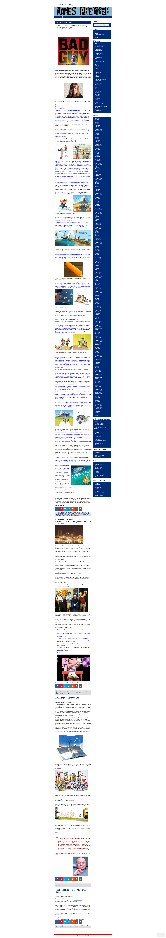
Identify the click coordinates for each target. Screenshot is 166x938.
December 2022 (98, 176)
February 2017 (98, 272)
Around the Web (63, 925)
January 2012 (98, 355)
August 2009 (97, 394)
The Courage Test (99, 103)
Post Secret (97, 452)
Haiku (96, 73)
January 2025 (98, 142)
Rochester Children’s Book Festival (79, 545)
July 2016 (97, 281)
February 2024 (98, 157)
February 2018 (98, 255)
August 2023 (97, 166)
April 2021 (97, 204)
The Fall (97, 105)
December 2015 (98, 291)
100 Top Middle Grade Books (79, 925)
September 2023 (98, 164)
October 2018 (98, 245)
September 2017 (98, 262)
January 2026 (98, 127)
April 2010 (97, 384)
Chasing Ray (98, 432)
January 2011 (98, 371)
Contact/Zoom (66, 17)
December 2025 (98, 129)
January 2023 (98, 175)
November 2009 (98, 390)
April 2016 (97, 285)
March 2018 (97, 254)
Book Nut (77, 901)
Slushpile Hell (98, 453)
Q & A (108, 5)
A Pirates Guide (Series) (64, 882)
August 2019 (97, 231)
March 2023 (97, 172)
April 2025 (97, 138)
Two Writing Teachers (99, 446)
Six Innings (69, 925)
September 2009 (98, 393)
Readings (97, 95)
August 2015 (97, 296)
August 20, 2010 (59, 700)
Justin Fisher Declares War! (101, 81)
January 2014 (98, 322)
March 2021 (97, 205)
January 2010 (98, 388)
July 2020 (97, 216)
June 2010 (97, 381)
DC (96, 64)
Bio (79, 5)
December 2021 (98, 193)
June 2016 (97, 283)
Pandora (97, 471)
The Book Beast (98, 494)
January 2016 (98, 290)
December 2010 (98, 373)
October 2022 (98, 179)
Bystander (62, 689)
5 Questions (62, 512)
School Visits (97, 98)
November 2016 (98, 276)
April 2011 (97, 367)
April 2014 (97, 318)
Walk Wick (64, 885)
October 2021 (98, 196)
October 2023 (98, 163)
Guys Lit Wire (98, 433)
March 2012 (97, 352)
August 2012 (97, 345)
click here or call (63, 682)
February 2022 (98, 190)
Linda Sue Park (82, 691)
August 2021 (97, 198)
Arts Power (60, 690)
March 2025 (97, 140)
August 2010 (97, 378)
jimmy (64, 523)
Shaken (96, 99)
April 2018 (97, 253)
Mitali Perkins (64, 926)
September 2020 (98, 213)
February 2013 (98, 337)
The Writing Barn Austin (75, 515)
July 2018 (97, 249)
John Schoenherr (70, 884)
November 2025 (98, 130)
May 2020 (97, 219)
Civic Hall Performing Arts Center (75, 690)
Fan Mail (97, 69)
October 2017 (98, 261)
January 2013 (98, 339)
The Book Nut (75, 926)
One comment (67, 894)
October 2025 (98, 132)
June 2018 (97, 250)
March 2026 (97, 125)
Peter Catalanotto (67, 692)
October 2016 (98, 277)
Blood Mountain (98, 57)
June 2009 (97, 397)
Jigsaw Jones (102, 5)
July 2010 (97, 379)
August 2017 (97, 264)
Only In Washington (99, 92)
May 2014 (97, 317)
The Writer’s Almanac (99, 455)
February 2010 (98, 386)
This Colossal (98, 456)
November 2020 (98, 211)
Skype (96, 102)
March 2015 (97, 303)
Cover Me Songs (98, 467)
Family (71, 689)
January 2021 (98, 208)
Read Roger (97, 439)
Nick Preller (62, 692)
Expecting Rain (98, 468)
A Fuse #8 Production (99, 423)
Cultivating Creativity (99, 61)
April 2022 (97, 187)
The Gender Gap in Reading (101, 106)
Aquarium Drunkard (99, 465)
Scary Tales (81, 689)
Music (96, 87)
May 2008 (97, 415)
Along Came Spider (99, 47)
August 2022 (97, 182)
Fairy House (97, 66)
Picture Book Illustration (100, 437)
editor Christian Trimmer (69, 513)
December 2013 (98, 324)
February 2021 (98, 206)
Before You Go (98, 51)
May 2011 (97, 366)
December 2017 (98, 258)
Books (83, 5)
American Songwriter (99, 464)
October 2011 (98, 359)
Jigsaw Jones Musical (75, 691)
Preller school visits (75, 692)
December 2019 (98, 226)
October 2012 (98, 343)
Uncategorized (86, 689)
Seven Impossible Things (100, 440)
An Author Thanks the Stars (67, 698)
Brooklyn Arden (98, 431)
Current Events (67, 689)
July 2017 (97, 265)
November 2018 (98, 243)
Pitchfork (97, 472)
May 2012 (97, 349)
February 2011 (98, 370)
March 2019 (97, 238)
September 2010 (98, 377)
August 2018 (97, 247)
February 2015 (98, 305)
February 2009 (98, 403)
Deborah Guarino (62, 883)
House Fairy (97, 76)
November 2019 (98, 227)
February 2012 (98, 354)
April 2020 (97, 220)
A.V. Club (97, 483)
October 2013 (98, 326)
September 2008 (98, 409)
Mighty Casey (98, 84)
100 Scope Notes (98, 421)
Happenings (97, 75)
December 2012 (98, 340)
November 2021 (98, 194)
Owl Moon (88, 884)
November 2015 (98, 292)
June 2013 (97, 332)
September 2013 (98, 328)
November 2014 (98, 309)
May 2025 (97, 137)
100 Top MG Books (78, 900)
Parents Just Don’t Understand (101, 492)
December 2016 (98, 275)
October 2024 (98, 147)
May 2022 (97, 186)
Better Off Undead (99, 53)
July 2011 (97, 363)
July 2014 (97, 314)
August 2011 (97, 362)
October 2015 (98, 294)
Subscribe (160, 934)
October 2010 (98, 375)
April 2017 (97, 269)
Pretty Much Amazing (99, 474)
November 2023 (98, 161)
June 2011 (97, 364)
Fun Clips (97, 71)
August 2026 (97, 118)
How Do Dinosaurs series (75, 883)
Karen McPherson (76, 884)
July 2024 (97, 151)
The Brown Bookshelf (99, 441)
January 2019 (98, 241)
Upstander (97, 111)
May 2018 (97, 251)
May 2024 (97, 153)
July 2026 (97, 119)
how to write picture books (65, 514)
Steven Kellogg (59, 885)
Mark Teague (83, 884)
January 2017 (98, 273)
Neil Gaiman (70, 926)
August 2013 (97, 329)
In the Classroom (98, 77)
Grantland (97, 488)
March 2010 (97, 385)
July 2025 (97, 134)
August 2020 (97, 215)
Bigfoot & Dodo (98, 56)
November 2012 (98, 341)
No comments (69, 523)
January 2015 (98, 306)
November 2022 (98, 178)
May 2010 (97, 382)
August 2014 (97, 313)
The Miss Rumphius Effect (100, 443)
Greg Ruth (68, 883)
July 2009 (97, 396)
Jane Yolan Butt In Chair (74, 514)
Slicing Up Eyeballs (99, 475)
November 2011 (98, 358)
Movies (96, 86)
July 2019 (97, 232)
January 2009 (98, 404)
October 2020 (98, 212)
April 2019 (97, 236)
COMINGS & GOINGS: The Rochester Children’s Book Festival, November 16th (73, 521)
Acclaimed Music (98, 463)
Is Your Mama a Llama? (84, 883)
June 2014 (97, 315)
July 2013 (97, 330)
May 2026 (97, 122)
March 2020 (97, 221)
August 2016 (97, 280)
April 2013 (97, 335)
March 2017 (97, 270)
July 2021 (97, 200)
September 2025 (98, 133)
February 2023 (98, 174)
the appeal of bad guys (66, 515)
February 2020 (98, 223)
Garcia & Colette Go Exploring (79, 513)
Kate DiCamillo (59, 926)
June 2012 (97, 348)
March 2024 (97, 156)
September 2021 (98, 197)
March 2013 (97, 336)
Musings (97, 88)
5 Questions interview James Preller (74, 512)
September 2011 (98, 360)
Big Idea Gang (98, 54)
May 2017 (97, 268)
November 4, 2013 (59, 523)
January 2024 (98, 159)
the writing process (99, 109)
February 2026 (98, 126)
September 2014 (98, 311)
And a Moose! (98, 49)
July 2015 (97, 298)
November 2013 (98, 325)
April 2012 (97, 351)
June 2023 (97, 168)
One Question (98, 91)
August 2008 (97, 411)
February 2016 (98, 288)
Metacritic (97, 490)
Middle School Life (99, 83)
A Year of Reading (99, 424)
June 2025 (97, 136)
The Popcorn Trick (99, 495)
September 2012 (98, 344)
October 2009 (98, 392)
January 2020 (98, 224)
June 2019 (97, 234)
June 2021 (97, 201)
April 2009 (97, 400)
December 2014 (98, 307)
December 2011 (98, 356)
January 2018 (98, 257)
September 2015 (98, 295)
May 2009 (97, 399)
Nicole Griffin (58, 515)
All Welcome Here (99, 46)
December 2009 (98, 389)
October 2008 (98, 408)
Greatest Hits (98, 72)
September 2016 (98, 279)
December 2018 (98, 242)
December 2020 (98, 209)
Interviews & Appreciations (100, 79)
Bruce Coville (65, 690)
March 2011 (97, 369)
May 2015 (97, 300)
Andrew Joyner (84, 512)
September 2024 (98, 148)
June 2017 (97, 266)
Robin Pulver (81, 692)
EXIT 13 (97, 65)
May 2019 (97, 235)
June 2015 (97, 299)
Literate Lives (98, 436)
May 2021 (97, 202)
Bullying (96, 58)
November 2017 (98, 260)
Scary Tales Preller (69, 693)
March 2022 (97, 189)
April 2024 (97, 155)
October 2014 (98, 310)
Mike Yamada (86, 514)
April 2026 (97, 123)
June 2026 (97, 121)
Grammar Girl (98, 487)
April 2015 (97, 302)
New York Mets (98, 90)
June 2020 (97, 217)
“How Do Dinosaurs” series (66, 723)
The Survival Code (99, 107)
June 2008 (97, 414)
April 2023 (97, 171)
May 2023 (97, 170)
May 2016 (97, 284)
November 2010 (98, 374)
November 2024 (98, 145)
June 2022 (97, 185)
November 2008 (98, 407)
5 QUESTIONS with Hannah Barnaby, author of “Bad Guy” (71, 27)
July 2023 (97, 167)
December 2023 (98, 160)
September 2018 (98, 246)
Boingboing (97, 484)
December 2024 (98, 144)
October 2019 (98, 228)
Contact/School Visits (92, 5)
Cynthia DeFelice (84, 690)
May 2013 (97, 333)
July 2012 (97, 347)
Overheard (97, 94)
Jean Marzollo (63, 884)
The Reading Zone (99, 444)
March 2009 (97, 401)
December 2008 (98, 405)
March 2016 (97, 287)
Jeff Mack (68, 691)
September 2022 (98, 181)
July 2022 (97, 183)
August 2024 (97, 149)
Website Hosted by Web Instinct (83, 935)
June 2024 (97, 152)
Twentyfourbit (98, 476)
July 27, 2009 (58, 894)
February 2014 (98, 321)
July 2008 (97, 412)
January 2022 (98, 191)
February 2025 (98, 141)
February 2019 (98, 239)
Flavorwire (97, 485)
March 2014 (97, 320)
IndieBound (97, 435)
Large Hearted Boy (99, 469)
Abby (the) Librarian (99, 425)
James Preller (58, 691)
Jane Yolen (82, 514)
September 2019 (98, 230)
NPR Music (97, 491)
